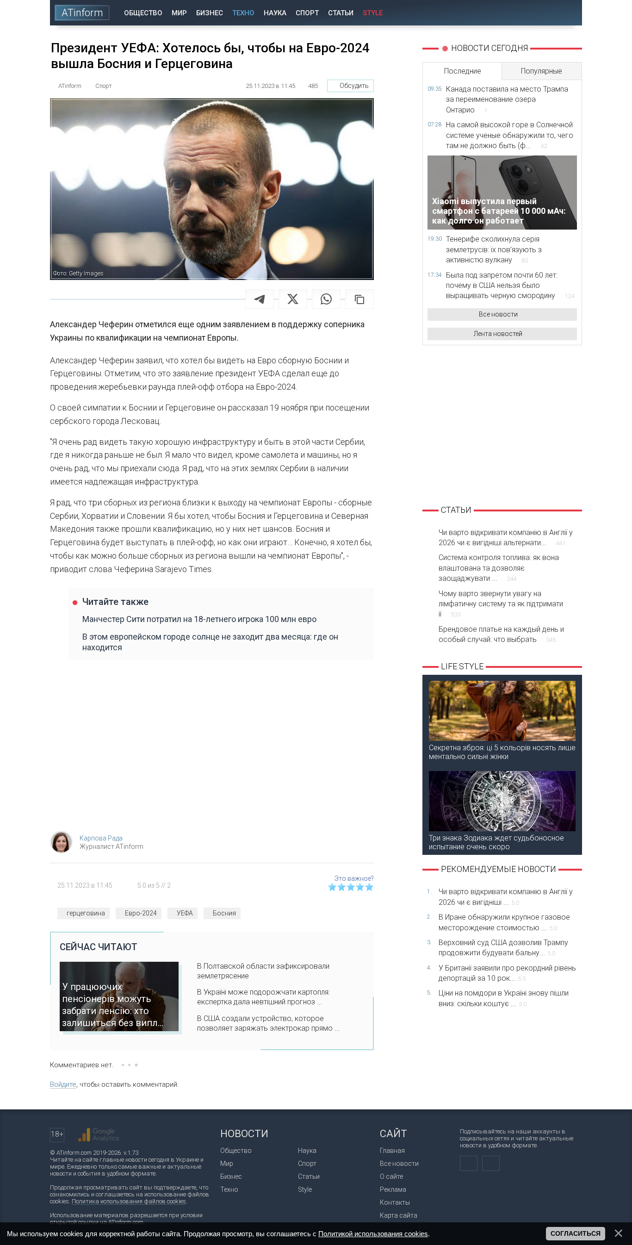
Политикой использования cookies (373, 1234)
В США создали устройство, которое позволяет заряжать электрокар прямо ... (268, 1023)
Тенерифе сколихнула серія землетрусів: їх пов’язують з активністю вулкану (494, 249)
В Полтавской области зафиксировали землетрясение (263, 971)
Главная (392, 1150)
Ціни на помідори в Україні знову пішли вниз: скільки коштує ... (504, 998)
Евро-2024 (141, 913)
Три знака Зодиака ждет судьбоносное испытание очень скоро (496, 842)
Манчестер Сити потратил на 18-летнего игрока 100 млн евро (199, 619)
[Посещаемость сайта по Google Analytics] (98, 1135)
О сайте (391, 1176)
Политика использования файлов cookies (129, 1201)
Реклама (393, 1189)
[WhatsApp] (326, 299)
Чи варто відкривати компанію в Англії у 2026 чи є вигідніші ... (506, 896)
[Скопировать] (359, 299)
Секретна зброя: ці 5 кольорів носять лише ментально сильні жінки (502, 752)
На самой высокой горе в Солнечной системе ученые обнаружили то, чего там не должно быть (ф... (509, 135)
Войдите (63, 1084)
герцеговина (86, 913)
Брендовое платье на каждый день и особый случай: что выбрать (501, 634)
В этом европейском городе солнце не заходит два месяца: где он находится (210, 642)
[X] (293, 299)
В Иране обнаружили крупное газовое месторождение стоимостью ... (504, 922)
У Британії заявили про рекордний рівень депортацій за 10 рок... (507, 973)
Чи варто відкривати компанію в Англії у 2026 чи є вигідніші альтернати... (506, 537)
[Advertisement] (212, 750)
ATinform (82, 13)
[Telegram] (259, 299)
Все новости (498, 314)
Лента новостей (498, 333)
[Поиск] (568, 13)
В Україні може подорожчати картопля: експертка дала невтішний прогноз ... (263, 997)
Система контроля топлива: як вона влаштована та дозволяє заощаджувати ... (499, 568)
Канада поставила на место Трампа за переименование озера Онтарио (507, 99)
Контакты (395, 1202)
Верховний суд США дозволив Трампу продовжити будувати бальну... (503, 947)
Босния (224, 913)
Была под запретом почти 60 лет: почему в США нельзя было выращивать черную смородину (510, 285)
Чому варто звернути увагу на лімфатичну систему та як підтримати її (501, 604)
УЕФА (185, 913)
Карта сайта (398, 1215)
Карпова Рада (101, 838)
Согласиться (576, 1233)
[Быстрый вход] (542, 13)
